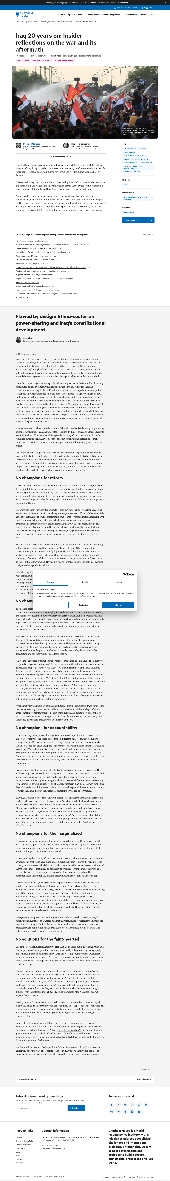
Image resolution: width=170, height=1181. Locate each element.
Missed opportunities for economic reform (33, 286)
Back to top (147, 1069)
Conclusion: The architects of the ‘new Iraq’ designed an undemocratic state (46, 293)
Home (18, 21)
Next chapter (143, 1079)
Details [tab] (85, 582)
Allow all (118, 605)
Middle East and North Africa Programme (135, 198)
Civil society (147, 163)
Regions (33, 21)
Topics (27, 21)
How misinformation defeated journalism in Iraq (35, 259)
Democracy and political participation (133, 167)
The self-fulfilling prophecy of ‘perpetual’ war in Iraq (36, 248)
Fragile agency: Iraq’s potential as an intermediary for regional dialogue (44, 278)
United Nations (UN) (131, 163)
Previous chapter (29, 1079)
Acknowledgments (23, 297)
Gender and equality (132, 172)
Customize (83, 605)
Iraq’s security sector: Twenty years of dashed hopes (36, 274)
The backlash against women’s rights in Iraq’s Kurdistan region (41, 271)
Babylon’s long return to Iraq (27, 282)
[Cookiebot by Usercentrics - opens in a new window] (124, 574)
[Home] (24, 14)
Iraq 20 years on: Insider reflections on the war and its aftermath (67, 21)
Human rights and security (134, 156)
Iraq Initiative (129, 212)
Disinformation (129, 152)
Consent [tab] (50, 582)
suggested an (68, 1030)
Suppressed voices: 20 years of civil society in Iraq (36, 256)
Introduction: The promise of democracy (32, 241)
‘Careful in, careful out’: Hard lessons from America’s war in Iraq (41, 252)
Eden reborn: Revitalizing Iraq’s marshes (32, 263)
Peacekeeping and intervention (136, 159)
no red (22, 749)
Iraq (125, 184)
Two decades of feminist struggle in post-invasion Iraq (37, 290)
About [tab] (119, 582)
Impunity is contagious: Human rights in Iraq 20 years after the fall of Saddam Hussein (50, 244)
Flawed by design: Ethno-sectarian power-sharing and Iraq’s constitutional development (51, 267)
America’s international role (135, 149)
